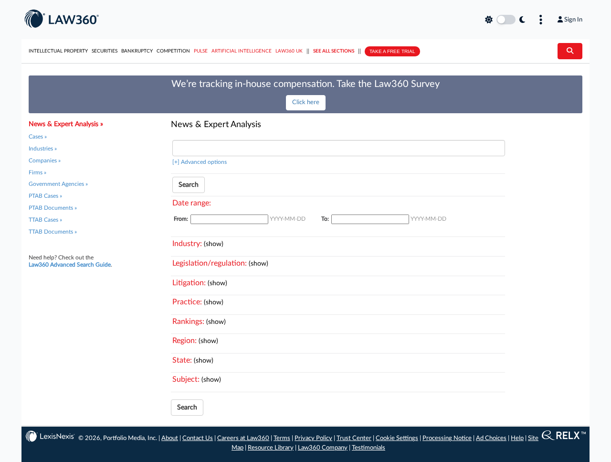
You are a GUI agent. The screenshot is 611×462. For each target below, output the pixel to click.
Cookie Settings (397, 438)
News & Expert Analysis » (66, 124)
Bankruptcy (137, 51)
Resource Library (271, 448)
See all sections (333, 51)
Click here (305, 102)
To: (325, 219)
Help (517, 438)
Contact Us (197, 438)
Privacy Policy (313, 438)
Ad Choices (491, 438)
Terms (282, 438)
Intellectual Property (58, 51)
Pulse (201, 51)
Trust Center (354, 438)
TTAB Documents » (53, 232)
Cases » (38, 137)
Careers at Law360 (243, 438)
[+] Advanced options (199, 162)
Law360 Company (323, 448)
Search (189, 185)
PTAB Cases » (45, 196)
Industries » (43, 148)
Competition (173, 51)
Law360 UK (289, 51)
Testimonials (368, 448)
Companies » (45, 160)
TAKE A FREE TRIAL (392, 51)
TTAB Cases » (45, 220)
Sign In (573, 19)
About (169, 438)
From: (181, 219)
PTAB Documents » (53, 208)
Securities (104, 51)
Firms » (37, 172)
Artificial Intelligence (241, 51)
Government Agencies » (58, 184)
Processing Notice (447, 438)
